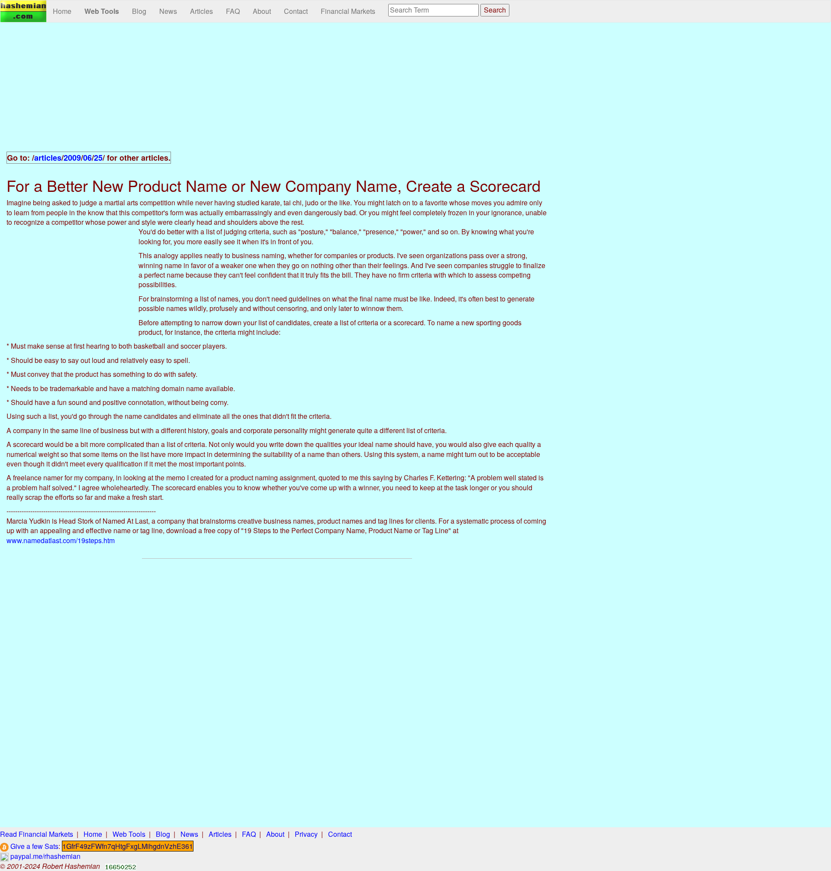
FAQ (233, 11)
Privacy (306, 834)
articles (47, 157)
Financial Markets (348, 11)
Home (62, 11)
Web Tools (101, 11)
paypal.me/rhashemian (45, 856)
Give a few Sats (33, 846)
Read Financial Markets (36, 834)
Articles (201, 11)
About (262, 11)
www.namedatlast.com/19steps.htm (60, 540)
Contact (296, 11)
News (168, 11)
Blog (139, 11)
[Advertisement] (277, 91)
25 (98, 157)
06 (87, 157)
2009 (72, 157)
